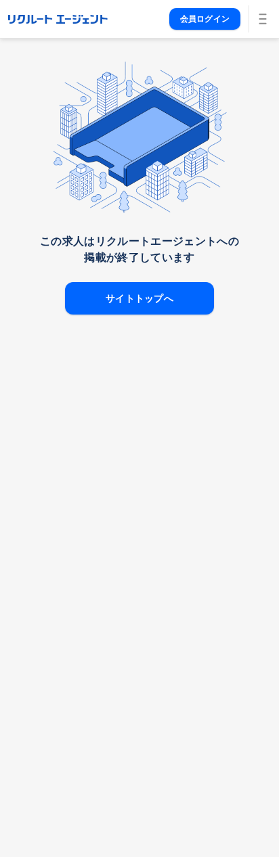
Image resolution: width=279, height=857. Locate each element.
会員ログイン (205, 19)
